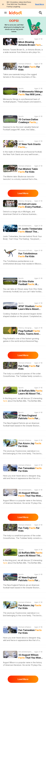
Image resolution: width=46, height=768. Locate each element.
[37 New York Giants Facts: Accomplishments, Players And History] (10, 143)
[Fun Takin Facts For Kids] (10, 66)
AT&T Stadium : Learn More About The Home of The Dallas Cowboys (30, 308)
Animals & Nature (24, 64)
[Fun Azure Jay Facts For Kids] (10, 443)
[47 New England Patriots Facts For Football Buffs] (10, 415)
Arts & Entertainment (25, 226)
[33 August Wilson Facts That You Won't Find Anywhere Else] (10, 492)
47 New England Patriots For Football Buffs (28, 417)
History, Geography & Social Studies (25, 201)
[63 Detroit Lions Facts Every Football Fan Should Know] (10, 203)
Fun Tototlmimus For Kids (27, 255)
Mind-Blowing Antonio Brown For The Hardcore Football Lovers (30, 43)
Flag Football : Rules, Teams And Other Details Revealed (29, 332)
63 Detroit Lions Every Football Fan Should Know (29, 205)
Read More (39, 4)
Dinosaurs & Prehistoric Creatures (25, 250)
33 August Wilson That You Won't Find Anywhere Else (30, 494)
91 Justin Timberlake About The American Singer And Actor (30, 230)
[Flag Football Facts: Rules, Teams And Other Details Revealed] (10, 330)
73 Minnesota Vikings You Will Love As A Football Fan (30, 93)
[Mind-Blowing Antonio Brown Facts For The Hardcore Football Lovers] (10, 41)
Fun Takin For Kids (29, 68)
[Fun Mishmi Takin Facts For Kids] (10, 168)
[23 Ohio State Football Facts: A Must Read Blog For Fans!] (10, 281)
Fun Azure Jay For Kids (29, 445)
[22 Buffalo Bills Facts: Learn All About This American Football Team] (10, 390)
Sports (21, 39)
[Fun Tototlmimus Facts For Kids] (10, 253)
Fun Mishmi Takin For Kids (28, 170)
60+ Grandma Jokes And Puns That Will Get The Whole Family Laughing (19, 4)
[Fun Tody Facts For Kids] (10, 365)
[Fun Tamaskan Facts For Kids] (10, 467)
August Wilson (9, 500)
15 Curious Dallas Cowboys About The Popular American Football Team (28, 121)
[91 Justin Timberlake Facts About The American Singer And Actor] (10, 228)
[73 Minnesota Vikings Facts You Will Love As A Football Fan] (10, 91)
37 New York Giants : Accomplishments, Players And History (29, 146)
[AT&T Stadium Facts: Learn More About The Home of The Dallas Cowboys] (10, 305)
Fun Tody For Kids (29, 367)
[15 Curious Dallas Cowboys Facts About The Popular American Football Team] (10, 119)
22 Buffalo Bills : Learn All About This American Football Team (30, 392)
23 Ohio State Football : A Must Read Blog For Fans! (29, 283)
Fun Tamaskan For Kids (30, 469)
